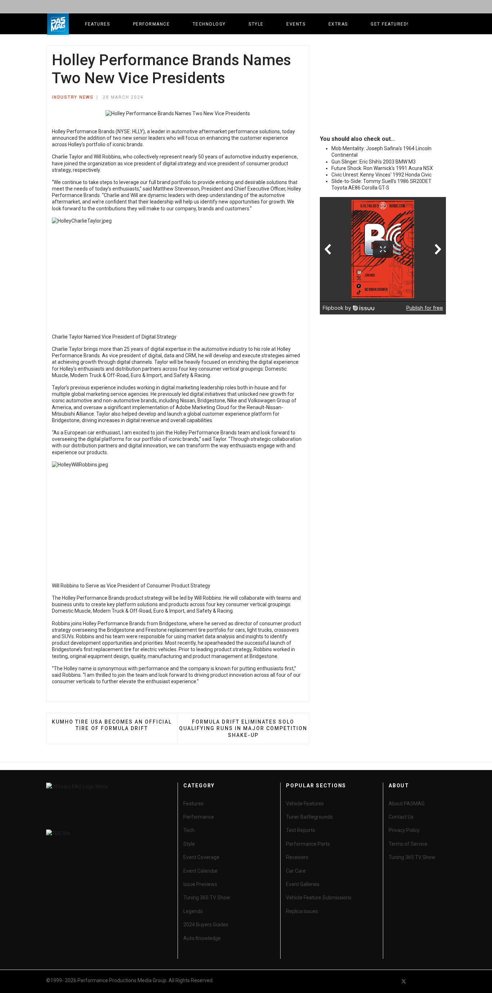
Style (256, 24)
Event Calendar (200, 871)
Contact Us (401, 817)
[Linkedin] (429, 981)
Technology (209, 24)
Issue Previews (200, 884)
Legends (193, 911)
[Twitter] (403, 981)
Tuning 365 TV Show (206, 897)
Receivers (297, 857)
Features (97, 24)
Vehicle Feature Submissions (319, 897)
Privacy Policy (404, 830)
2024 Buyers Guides (205, 924)
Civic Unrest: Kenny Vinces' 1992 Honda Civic (381, 175)
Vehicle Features (305, 803)
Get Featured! (390, 24)
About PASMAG (407, 803)
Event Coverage (201, 857)
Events (295, 24)
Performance (151, 24)
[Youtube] (416, 981)
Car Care (296, 871)
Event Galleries (302, 884)
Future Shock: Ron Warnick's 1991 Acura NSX (382, 168)
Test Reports (300, 830)
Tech (188, 830)
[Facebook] (390, 981)
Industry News (73, 97)
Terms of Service (408, 844)
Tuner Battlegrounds (309, 817)
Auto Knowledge (202, 938)
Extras (338, 24)
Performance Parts (308, 844)
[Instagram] (442, 981)
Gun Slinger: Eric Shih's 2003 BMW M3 (373, 162)
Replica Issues (302, 911)
